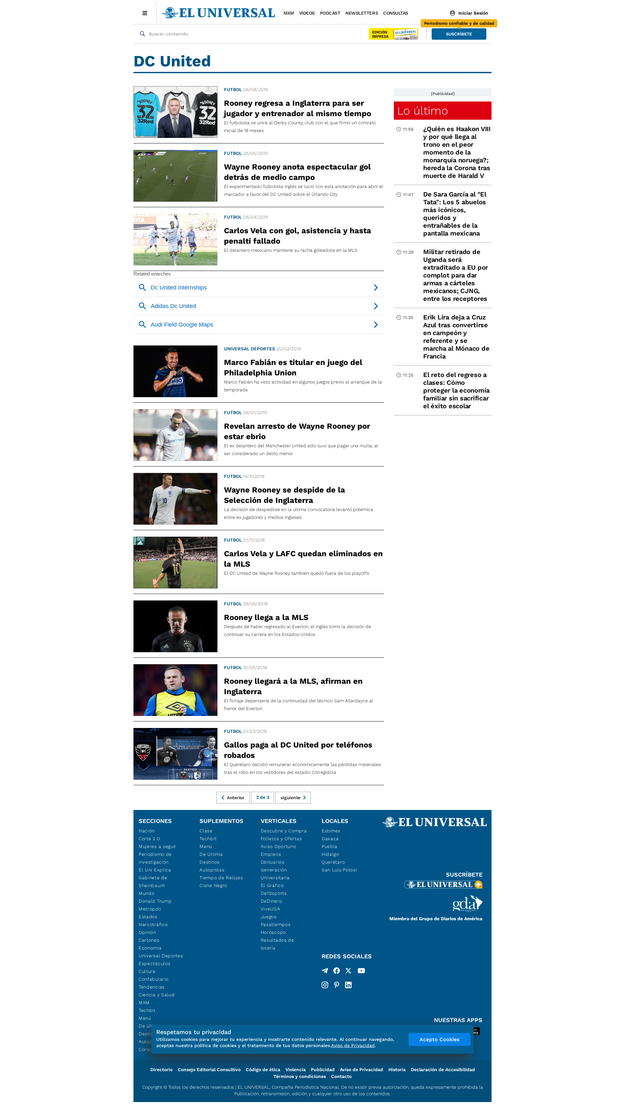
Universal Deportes (249, 348)
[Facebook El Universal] (336, 971)
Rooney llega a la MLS (266, 617)
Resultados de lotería (277, 943)
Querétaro (333, 862)
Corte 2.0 (149, 838)
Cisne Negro (213, 885)
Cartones (149, 940)
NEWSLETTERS (361, 13)
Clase (206, 830)
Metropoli (150, 908)
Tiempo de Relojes (221, 877)
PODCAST (330, 13)
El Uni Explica (155, 869)
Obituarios (273, 862)
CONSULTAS (395, 13)
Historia (397, 1069)
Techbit (147, 1010)
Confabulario (153, 979)
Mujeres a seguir (157, 846)
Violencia (295, 1069)
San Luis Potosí (339, 869)
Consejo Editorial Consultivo (209, 1069)
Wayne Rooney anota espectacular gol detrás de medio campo (297, 172)
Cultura (147, 971)
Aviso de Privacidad (361, 1069)
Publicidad (323, 1069)
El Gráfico (272, 885)
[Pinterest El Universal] (336, 985)
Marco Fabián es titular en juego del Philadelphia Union (293, 367)
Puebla (330, 846)
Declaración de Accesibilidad (443, 1069)
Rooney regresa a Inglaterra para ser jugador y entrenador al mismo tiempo (297, 108)
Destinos (210, 862)
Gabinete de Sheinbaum (153, 881)
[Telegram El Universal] (325, 971)
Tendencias (152, 987)
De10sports (274, 893)
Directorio (161, 1069)
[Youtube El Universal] (361, 971)
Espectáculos (154, 963)
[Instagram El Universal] (325, 985)
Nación (147, 830)
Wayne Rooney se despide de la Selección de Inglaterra (284, 495)
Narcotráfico (153, 924)
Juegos (269, 916)
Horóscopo (273, 932)
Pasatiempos (276, 924)
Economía (150, 947)
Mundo (147, 893)
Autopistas (212, 869)
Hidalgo (330, 854)
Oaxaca (330, 838)
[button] (459, 34)
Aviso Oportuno (278, 846)
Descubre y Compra (284, 830)
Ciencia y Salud (157, 994)
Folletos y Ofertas (281, 838)
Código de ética (263, 1069)
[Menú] (145, 13)
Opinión (147, 932)
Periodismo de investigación (155, 858)
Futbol (233, 89)
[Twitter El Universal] (348, 971)
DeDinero (271, 901)
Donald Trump (155, 901)
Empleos (271, 854)
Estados (148, 916)
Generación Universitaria (275, 873)
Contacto (341, 1076)
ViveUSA (270, 908)
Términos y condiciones (299, 1076)
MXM (289, 13)
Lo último (422, 110)
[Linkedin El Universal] (348, 985)
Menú (145, 1018)
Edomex (331, 830)
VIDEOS (307, 13)
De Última (211, 854)
